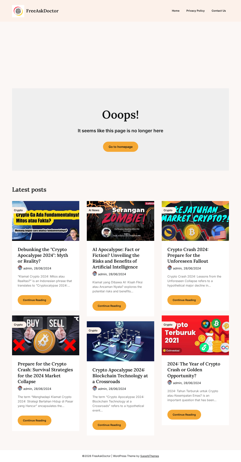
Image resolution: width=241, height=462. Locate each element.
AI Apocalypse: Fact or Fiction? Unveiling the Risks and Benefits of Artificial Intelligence (116, 258)
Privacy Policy (195, 10)
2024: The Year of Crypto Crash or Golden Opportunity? (193, 369)
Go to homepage (121, 147)
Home (175, 10)
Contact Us (219, 10)
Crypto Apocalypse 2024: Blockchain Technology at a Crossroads (120, 375)
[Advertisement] (120, 55)
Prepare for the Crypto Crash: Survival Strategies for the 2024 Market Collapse (45, 372)
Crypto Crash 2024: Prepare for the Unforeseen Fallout (187, 255)
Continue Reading (34, 300)
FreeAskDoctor (42, 11)
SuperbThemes (149, 455)
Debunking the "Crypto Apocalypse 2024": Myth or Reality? (43, 255)
